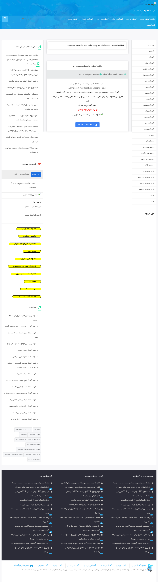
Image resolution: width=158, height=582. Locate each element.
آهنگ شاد (150, 99)
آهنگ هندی (149, 129)
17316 (151, 45)
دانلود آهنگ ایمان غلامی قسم (26, 374)
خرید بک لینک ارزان (33, 207)
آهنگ (152, 57)
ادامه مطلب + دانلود (86, 125)
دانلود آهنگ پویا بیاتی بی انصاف (25, 413)
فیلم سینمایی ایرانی (146, 184)
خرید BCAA (30, 289)
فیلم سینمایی (148, 171)
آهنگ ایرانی (132, 19)
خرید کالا (32, 281)
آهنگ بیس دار (103, 19)
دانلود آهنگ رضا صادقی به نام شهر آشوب (21, 327)
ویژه (152, 202)
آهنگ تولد (150, 87)
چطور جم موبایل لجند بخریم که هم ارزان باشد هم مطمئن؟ (22, 107)
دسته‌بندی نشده (147, 159)
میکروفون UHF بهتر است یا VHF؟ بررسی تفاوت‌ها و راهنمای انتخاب (24, 72)
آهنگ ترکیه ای (87, 19)
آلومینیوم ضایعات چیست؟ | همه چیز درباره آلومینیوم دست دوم (23, 118)
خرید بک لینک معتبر (33, 215)
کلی (15, 174)
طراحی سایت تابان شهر (32, 454)
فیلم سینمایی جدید (146, 190)
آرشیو (114, 74)
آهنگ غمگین (149, 111)
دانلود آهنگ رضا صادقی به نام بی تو (87, 66)
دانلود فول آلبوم (147, 153)
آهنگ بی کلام (117, 19)
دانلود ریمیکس (148, 147)
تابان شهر (23, 434)
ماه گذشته (24, 174)
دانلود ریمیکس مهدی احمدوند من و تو (22, 344)
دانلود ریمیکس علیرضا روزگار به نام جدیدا (23, 318)
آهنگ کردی (149, 123)
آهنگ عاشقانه (148, 105)
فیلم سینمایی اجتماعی (145, 177)
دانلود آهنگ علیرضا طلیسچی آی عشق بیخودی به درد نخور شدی (23, 365)
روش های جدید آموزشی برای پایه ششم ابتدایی (22, 139)
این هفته (36, 174)
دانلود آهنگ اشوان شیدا (27, 350)
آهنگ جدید (72, 19)
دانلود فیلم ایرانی (28, 229)
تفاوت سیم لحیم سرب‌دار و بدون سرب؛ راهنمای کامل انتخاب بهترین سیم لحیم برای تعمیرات (22, 59)
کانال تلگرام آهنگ (21, 566)
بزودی (151, 135)
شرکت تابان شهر (34, 434)
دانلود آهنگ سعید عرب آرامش (25, 357)
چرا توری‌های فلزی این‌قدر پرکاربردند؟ (22, 88)
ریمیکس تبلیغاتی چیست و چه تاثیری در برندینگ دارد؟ (22, 96)
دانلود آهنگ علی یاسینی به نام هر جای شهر (22, 335)
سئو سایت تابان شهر (33, 444)
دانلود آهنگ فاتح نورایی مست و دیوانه (22, 380)
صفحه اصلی (105, 45)
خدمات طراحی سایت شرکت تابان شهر (28, 439)
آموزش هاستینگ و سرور (26, 274)
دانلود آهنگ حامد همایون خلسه (25, 387)
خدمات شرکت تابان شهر (23, 429)
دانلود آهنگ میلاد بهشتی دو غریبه (24, 400)
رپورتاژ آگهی (149, 165)
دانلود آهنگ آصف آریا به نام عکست (23, 81)
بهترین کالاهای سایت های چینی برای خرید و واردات (21, 150)
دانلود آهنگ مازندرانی (27, 297)
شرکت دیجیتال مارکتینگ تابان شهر (28, 449)
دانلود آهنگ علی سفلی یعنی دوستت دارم (21, 393)
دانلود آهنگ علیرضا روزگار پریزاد (24, 419)
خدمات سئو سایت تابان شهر (13, 454)
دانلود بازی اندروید (28, 259)
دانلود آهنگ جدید (147, 19)
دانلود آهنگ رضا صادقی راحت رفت (23, 406)
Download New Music (78, 88)
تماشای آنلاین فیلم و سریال (25, 244)
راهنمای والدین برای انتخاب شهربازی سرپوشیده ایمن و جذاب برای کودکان (23, 129)
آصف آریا (37, 429)
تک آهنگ (107, 74)
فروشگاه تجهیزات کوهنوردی (24, 266)
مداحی (151, 196)
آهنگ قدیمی (150, 25)
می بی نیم (32, 251)
